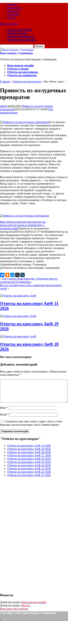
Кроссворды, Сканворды (16, 53)
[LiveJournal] (22, 275)
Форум (11, 17)
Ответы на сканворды (20, 36)
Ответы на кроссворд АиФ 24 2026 (29, 465)
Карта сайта (14, 7)
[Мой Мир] (12, 275)
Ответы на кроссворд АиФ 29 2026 (29, 448)
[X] (17, 275)
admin (3, 106)
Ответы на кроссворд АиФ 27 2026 (29, 455)
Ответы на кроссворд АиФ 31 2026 (29, 445)
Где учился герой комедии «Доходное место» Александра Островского (29, 280)
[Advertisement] (27, 534)
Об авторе (13, 14)
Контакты (13, 11)
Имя (3, 407)
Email (4, 414)
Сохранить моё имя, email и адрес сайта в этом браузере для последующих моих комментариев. (31, 423)
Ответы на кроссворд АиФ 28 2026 (29, 452)
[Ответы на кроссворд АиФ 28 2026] (18, 336)
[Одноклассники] (7, 275)
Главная (12, 4)
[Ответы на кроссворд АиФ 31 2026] (18, 295)
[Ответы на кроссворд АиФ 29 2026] (18, 316)
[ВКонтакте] (2, 275)
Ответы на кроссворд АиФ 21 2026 (29, 475)
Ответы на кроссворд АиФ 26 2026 (29, 458)
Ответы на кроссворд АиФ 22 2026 (29, 471)
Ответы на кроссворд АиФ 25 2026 (29, 462)
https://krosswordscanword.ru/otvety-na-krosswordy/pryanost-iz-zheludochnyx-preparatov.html (23, 225)
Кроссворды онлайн (19, 29)
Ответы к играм (17, 33)
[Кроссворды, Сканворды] (17, 49)
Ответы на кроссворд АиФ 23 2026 (29, 468)
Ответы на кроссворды (21, 39)
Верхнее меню (9, 23)
